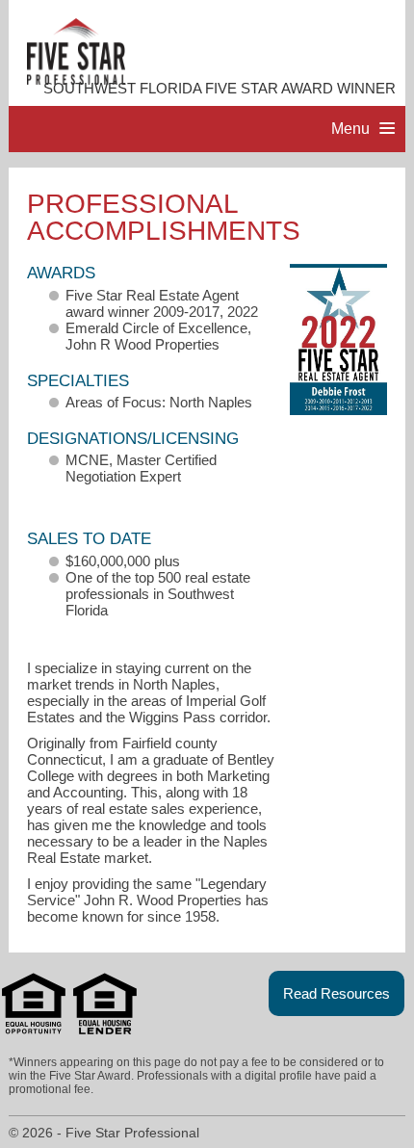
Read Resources (336, 993)
